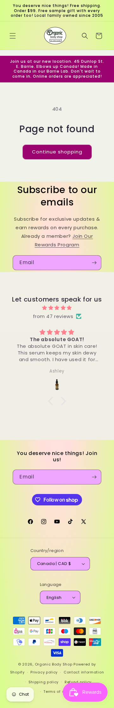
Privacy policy (44, 672)
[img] (57, 307)
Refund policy (78, 682)
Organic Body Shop (54, 664)
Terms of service (59, 691)
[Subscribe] (94, 262)
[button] (13, 36)
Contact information (84, 672)
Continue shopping (57, 151)
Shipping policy (43, 682)
